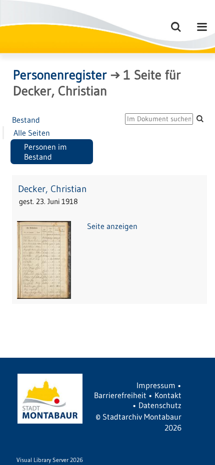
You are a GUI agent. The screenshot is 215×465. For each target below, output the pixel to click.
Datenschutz (160, 405)
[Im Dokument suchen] (200, 118)
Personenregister (60, 75)
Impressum (156, 385)
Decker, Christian (52, 189)
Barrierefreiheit (120, 395)
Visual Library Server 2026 (49, 460)
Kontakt (168, 395)
